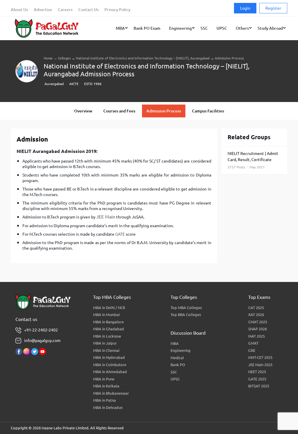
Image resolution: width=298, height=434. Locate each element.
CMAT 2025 (257, 322)
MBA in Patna (104, 400)
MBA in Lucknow (107, 336)
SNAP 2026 (257, 329)
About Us (19, 10)
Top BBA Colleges (186, 315)
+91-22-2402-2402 (41, 330)
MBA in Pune (103, 379)
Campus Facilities (208, 111)
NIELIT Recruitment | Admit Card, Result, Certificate (253, 160)
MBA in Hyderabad (109, 357)
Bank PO (178, 365)
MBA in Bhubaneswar (111, 393)
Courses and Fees (119, 111)
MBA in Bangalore (108, 322)
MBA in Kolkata (106, 386)
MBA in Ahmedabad (110, 372)
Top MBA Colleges (186, 308)
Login (245, 8)
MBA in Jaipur (105, 343)
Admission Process (163, 111)
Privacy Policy (117, 10)
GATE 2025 (257, 379)
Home (48, 58)
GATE (120, 234)
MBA (175, 343)
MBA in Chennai (106, 350)
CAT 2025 (256, 308)
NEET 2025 (257, 372)
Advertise (43, 10)
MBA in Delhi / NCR (109, 308)
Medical (177, 358)
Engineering (181, 350)
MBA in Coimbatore (109, 365)
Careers (65, 10)
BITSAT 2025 (258, 386)
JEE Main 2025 (260, 365)
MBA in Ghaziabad (108, 329)
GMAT (253, 343)
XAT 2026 (256, 315)
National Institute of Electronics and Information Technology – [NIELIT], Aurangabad (143, 58)
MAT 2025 (256, 336)
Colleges (64, 58)
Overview (83, 111)
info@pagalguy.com (42, 340)
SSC (174, 372)
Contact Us (88, 10)
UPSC (175, 379)
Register (273, 8)
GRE (251, 350)
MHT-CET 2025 (260, 357)
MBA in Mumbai (106, 315)
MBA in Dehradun (108, 407)
